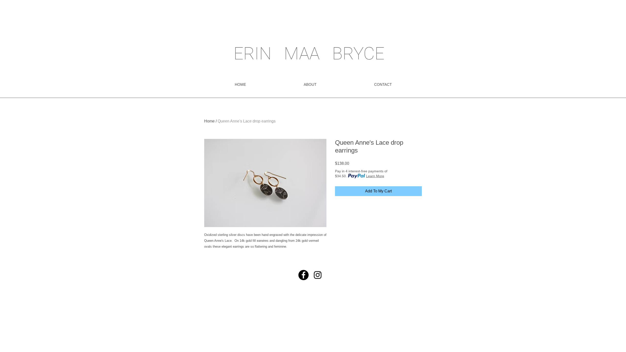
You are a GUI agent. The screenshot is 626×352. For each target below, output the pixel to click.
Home (209, 121)
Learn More (375, 176)
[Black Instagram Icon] (318, 275)
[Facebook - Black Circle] (303, 275)
